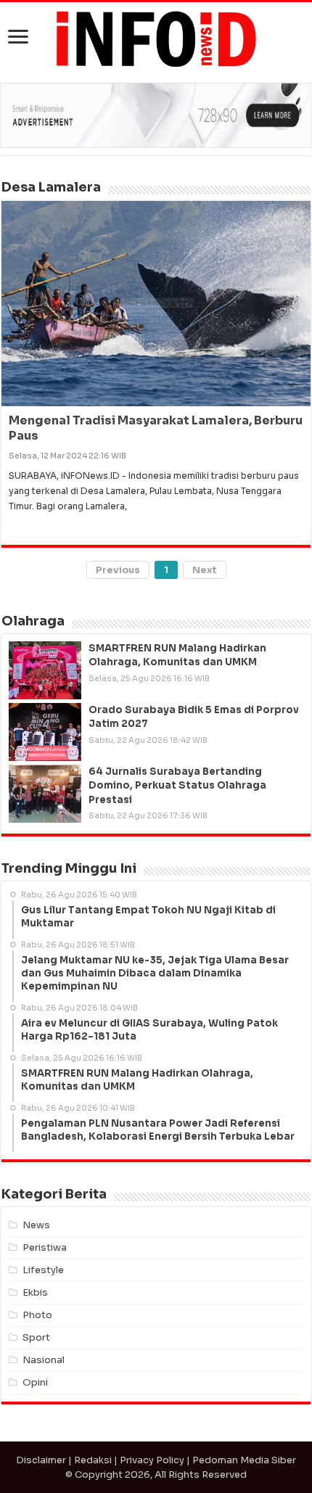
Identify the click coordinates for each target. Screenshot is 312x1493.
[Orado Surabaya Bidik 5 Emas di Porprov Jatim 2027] (45, 732)
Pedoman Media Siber (244, 1460)
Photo (37, 1315)
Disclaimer (41, 1460)
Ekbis (35, 1292)
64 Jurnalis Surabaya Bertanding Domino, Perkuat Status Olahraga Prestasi (177, 785)
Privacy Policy (152, 1460)
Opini (35, 1382)
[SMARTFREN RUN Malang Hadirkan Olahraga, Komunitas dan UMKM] (45, 670)
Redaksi (93, 1460)
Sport (36, 1337)
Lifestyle (43, 1270)
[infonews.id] (156, 38)
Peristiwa (44, 1247)
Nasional (43, 1360)
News (36, 1225)
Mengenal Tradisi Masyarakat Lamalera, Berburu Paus (156, 428)
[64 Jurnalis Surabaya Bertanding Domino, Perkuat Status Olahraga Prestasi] (45, 794)
